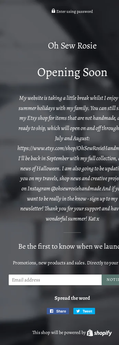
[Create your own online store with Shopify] (99, 332)
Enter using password (74, 11)
